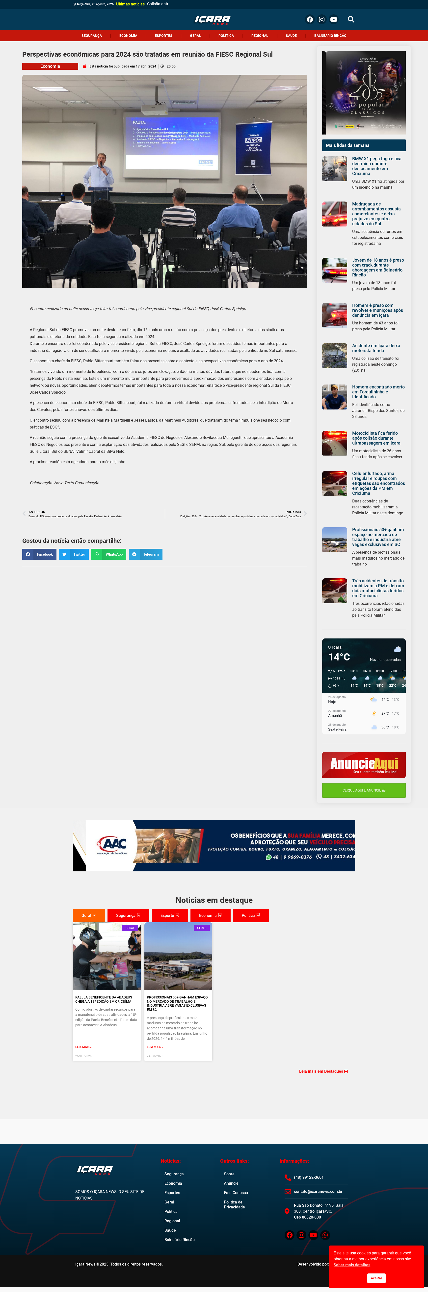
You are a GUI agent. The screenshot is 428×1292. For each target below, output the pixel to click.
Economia (128, 36)
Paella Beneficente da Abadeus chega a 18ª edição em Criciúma (103, 999)
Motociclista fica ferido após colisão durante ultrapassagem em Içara (376, 438)
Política (226, 36)
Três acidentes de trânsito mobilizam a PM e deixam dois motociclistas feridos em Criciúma (378, 588)
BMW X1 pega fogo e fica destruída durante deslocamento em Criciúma (376, 166)
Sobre (229, 1174)
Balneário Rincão (330, 36)
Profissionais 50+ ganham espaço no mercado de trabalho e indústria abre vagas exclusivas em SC (378, 537)
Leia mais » (83, 1047)
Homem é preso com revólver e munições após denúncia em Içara (377, 310)
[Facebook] (310, 19)
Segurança (91, 36)
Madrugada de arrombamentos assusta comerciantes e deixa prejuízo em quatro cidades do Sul (376, 213)
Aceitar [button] (376, 1278)
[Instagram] (322, 19)
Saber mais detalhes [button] (352, 1265)
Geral (195, 36)
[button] (351, 19)
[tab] (89, 915)
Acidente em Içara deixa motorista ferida (376, 348)
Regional (259, 36)
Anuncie (231, 1183)
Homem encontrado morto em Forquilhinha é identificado (378, 391)
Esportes (163, 36)
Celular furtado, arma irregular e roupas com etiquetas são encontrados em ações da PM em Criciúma (378, 483)
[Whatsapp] (325, 1235)
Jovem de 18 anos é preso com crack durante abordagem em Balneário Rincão (378, 267)
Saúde (291, 36)
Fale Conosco (236, 1192)
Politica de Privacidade (234, 1204)
